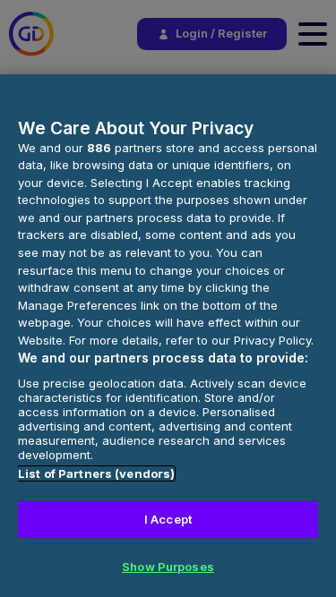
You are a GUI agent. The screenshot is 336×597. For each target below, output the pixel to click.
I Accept (168, 519)
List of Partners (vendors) (96, 473)
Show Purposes (168, 566)
